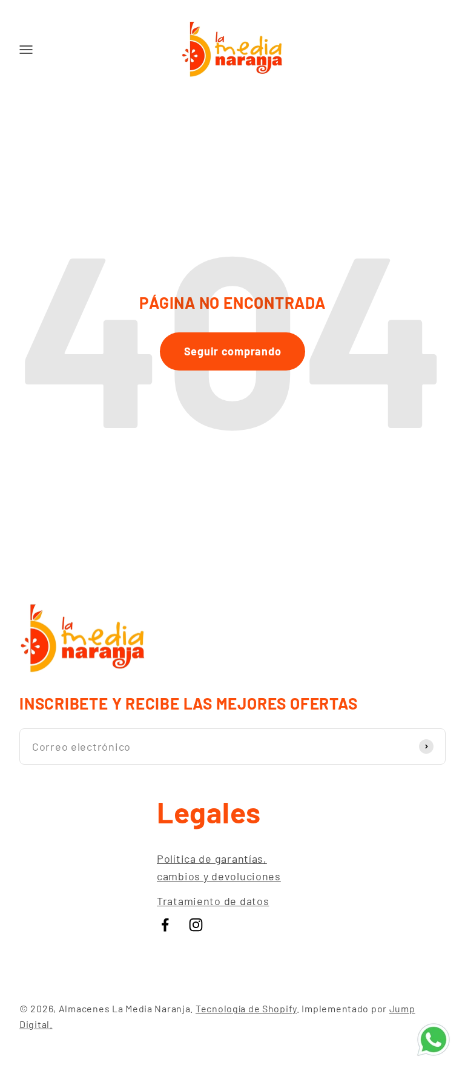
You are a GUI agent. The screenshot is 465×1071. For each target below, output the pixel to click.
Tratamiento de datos (213, 901)
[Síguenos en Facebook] (165, 925)
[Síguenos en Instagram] (196, 925)
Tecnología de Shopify (246, 1008)
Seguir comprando (233, 351)
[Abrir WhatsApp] (433, 1039)
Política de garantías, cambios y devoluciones (219, 867)
